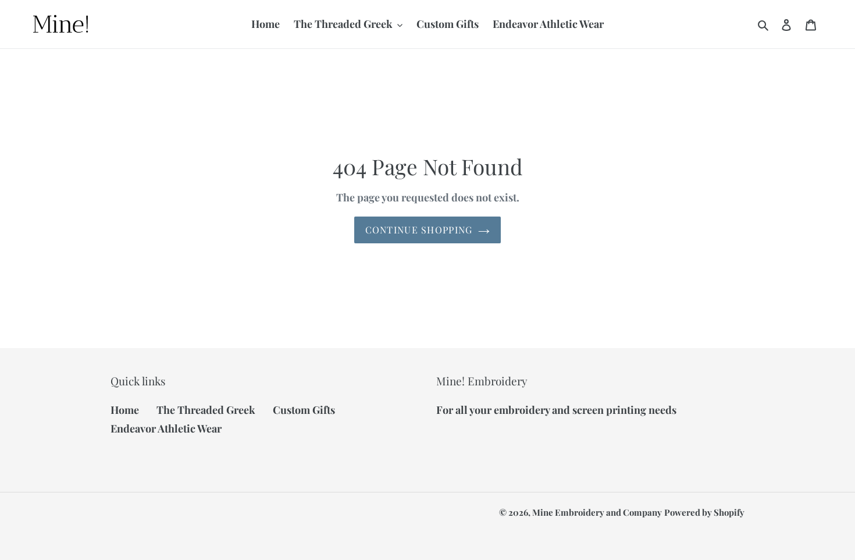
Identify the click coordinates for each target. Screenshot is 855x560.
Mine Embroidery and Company (597, 512)
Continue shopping (419, 230)
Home (125, 410)
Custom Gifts (304, 410)
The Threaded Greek (205, 410)
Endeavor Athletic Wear (166, 428)
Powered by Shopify (704, 512)
